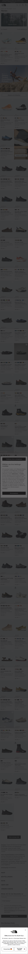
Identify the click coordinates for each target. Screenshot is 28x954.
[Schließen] (25, 930)
